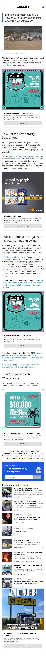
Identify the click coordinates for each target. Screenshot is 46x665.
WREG (14, 143)
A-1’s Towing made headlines (13, 257)
